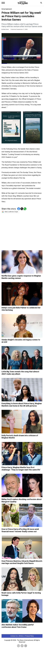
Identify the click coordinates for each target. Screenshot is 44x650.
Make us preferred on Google (11, 211)
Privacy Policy (29, 636)
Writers (21, 636)
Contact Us (14, 636)
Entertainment (7, 9)
